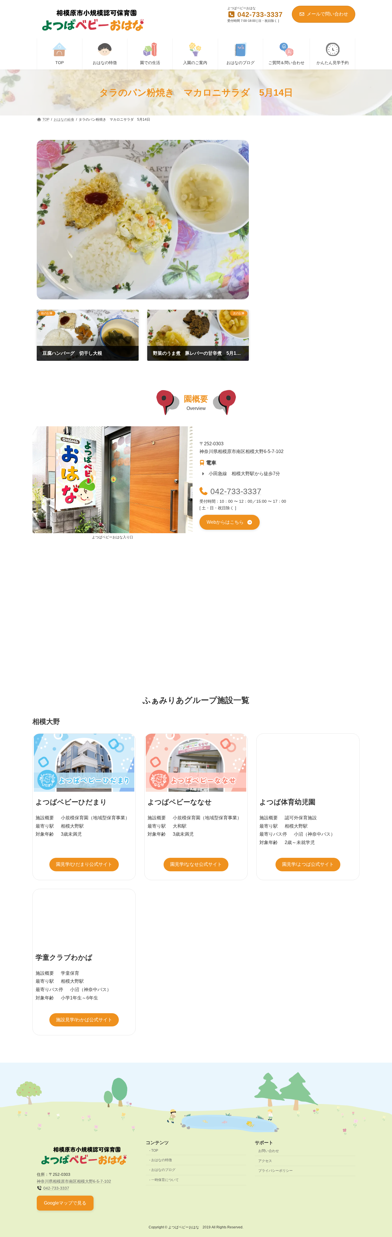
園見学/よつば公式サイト (308, 864)
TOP (154, 1151)
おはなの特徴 (161, 1160)
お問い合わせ (268, 1151)
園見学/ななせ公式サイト (196, 864)
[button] (229, 522)
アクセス (265, 1161)
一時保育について (165, 1180)
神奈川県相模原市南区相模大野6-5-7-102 (74, 1181)
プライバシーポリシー (275, 1171)
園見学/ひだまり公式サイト (84, 864)
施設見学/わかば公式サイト (84, 1019)
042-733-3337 (235, 491)
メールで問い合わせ (327, 13)
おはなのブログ (163, 1170)
